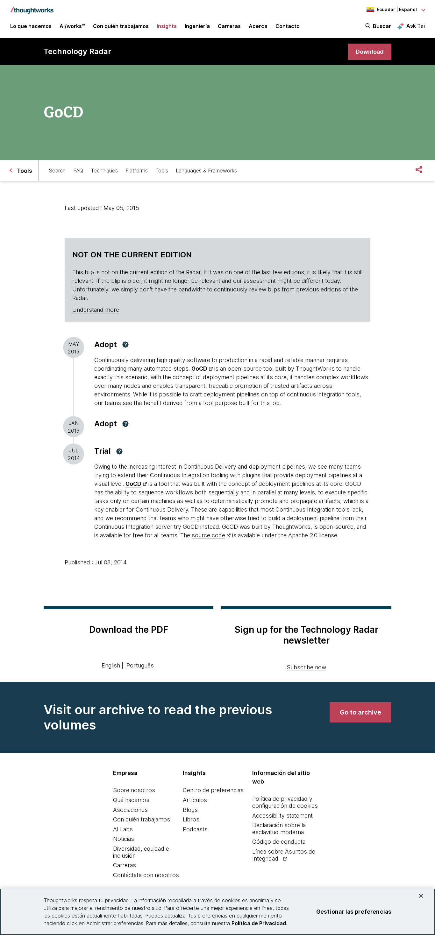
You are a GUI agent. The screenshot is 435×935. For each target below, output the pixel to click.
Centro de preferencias (213, 790)
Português (140, 665)
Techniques (104, 170)
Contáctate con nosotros (146, 875)
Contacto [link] (287, 26)
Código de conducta (278, 841)
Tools (161, 170)
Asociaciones (130, 809)
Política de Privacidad (259, 923)
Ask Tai (415, 26)
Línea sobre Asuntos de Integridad (283, 855)
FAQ (78, 170)
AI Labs (123, 829)
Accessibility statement (282, 815)
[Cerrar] (421, 896)
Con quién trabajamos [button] (121, 26)
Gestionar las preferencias (354, 911)
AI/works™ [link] (72, 26)
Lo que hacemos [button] (31, 26)
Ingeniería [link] (197, 26)
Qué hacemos (131, 800)
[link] (369, 52)
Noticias (123, 838)
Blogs (190, 809)
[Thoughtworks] (31, 7)
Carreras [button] (229, 26)
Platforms (136, 170)
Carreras (124, 865)
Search (57, 170)
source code (208, 535)
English (111, 665)
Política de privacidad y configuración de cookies (285, 802)
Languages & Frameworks (206, 170)
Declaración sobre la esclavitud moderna (279, 828)
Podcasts (195, 829)
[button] (125, 344)
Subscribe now (306, 667)
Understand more (95, 309)
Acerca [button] (258, 26)
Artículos (195, 800)
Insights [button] (167, 26)
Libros (191, 819)
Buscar (382, 26)
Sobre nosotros (134, 790)
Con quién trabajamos (141, 819)
